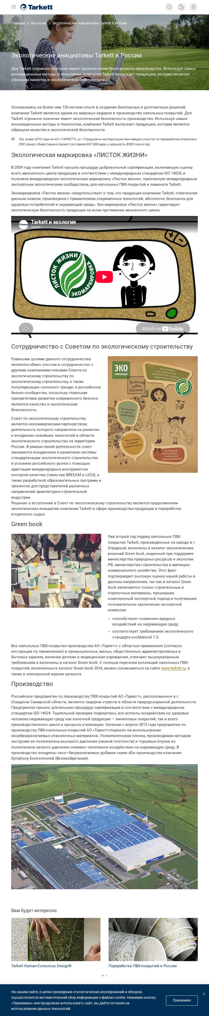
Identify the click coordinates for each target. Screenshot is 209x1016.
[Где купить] (181, 7)
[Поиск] (169, 7)
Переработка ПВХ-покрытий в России (143, 966)
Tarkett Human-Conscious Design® (41, 966)
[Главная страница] (36, 7)
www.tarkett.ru (173, 668)
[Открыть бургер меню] (13, 7)
